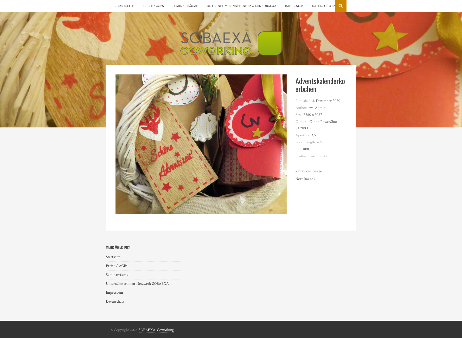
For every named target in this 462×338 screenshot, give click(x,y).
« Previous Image (308, 171)
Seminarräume (185, 6)
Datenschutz (323, 6)
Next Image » (305, 178)
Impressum (294, 6)
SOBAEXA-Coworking (156, 329)
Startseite (125, 6)
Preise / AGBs (153, 6)
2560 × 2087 (312, 114)
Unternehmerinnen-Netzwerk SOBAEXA (241, 6)
